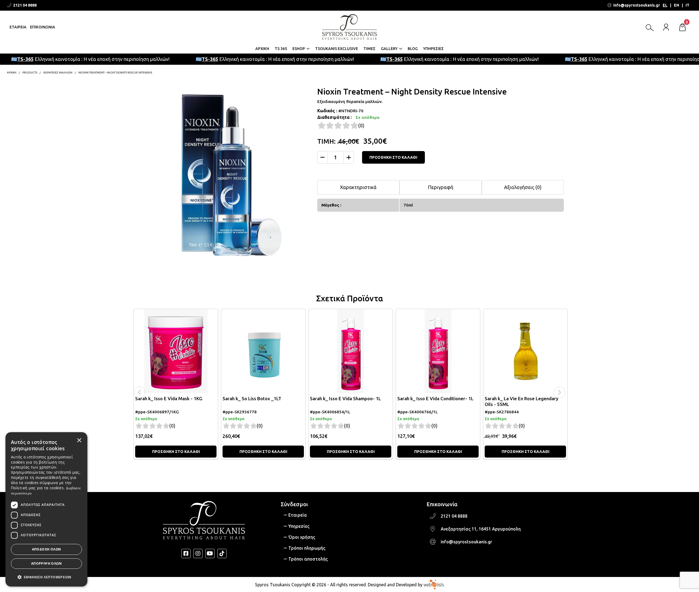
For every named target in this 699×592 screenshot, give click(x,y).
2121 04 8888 (454, 516)
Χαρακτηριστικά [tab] (358, 187)
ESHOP (298, 48)
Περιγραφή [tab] (440, 187)
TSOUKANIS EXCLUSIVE (336, 48)
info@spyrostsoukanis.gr (466, 541)
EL (665, 5)
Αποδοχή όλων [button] (46, 549)
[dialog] (46, 509)
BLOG (413, 48)
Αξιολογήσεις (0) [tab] (522, 187)
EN (676, 5)
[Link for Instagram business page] (198, 553)
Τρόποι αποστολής (308, 558)
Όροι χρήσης (301, 537)
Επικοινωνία (441, 504)
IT (687, 5)
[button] (46, 576)
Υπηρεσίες (298, 526)
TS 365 (281, 48)
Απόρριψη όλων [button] (46, 563)
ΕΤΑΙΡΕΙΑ (18, 27)
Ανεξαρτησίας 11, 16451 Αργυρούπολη (481, 528)
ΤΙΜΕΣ (369, 48)
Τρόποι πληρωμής (306, 548)
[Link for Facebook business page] (186, 553)
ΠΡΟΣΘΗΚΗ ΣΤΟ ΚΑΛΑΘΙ (393, 157)
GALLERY (389, 48)
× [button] (79, 440)
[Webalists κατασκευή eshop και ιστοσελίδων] (433, 584)
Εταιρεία (297, 515)
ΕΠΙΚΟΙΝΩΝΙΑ (42, 27)
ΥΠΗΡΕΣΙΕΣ (433, 48)
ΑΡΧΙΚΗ (262, 48)
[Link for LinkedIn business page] (210, 553)
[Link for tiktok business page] (222, 553)
